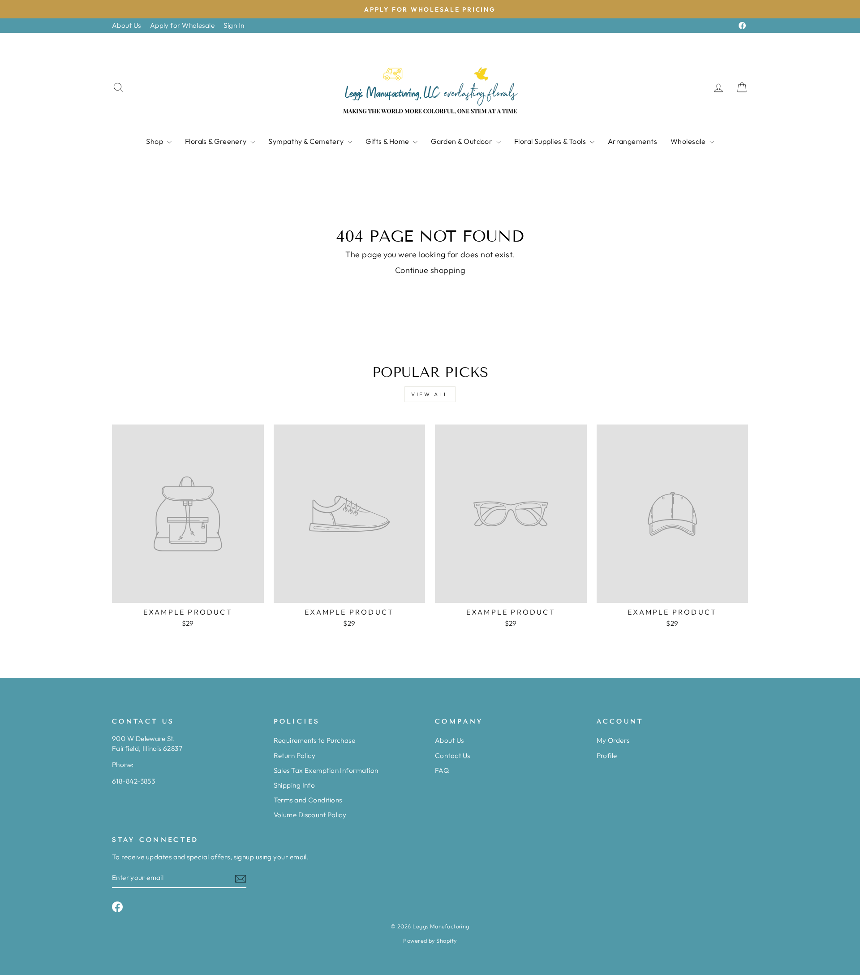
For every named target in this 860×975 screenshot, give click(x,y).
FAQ (442, 770)
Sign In (234, 25)
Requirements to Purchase (315, 740)
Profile (607, 755)
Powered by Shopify (429, 940)
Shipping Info (294, 785)
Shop (155, 141)
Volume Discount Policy (310, 814)
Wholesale (689, 141)
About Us (126, 25)
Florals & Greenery (217, 141)
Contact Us (452, 755)
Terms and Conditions (308, 800)
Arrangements (632, 141)
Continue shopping (430, 270)
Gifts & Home (388, 141)
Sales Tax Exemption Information (326, 770)
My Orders (613, 740)
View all (430, 394)
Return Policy (295, 755)
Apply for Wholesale (182, 25)
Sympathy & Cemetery (306, 141)
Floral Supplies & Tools (551, 141)
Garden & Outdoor (462, 141)
